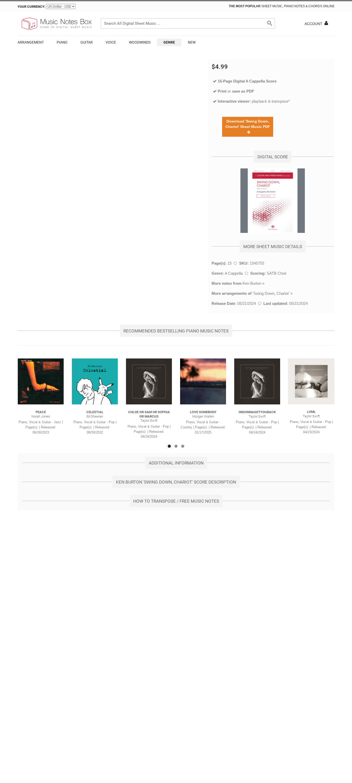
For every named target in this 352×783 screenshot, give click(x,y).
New (192, 42)
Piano (62, 42)
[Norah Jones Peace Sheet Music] (41, 381)
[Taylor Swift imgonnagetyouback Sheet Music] (257, 381)
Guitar (86, 42)
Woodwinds (139, 42)
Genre (169, 42)
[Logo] (56, 24)
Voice (111, 42)
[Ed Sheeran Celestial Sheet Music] (95, 381)
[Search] (270, 23)
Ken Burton (251, 283)
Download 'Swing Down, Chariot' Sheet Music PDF (247, 126)
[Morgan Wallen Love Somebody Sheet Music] (203, 381)
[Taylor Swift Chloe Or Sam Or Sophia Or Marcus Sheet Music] (149, 381)
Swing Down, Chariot (271, 293)
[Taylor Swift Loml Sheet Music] (311, 381)
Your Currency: (31, 7)
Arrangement (31, 42)
